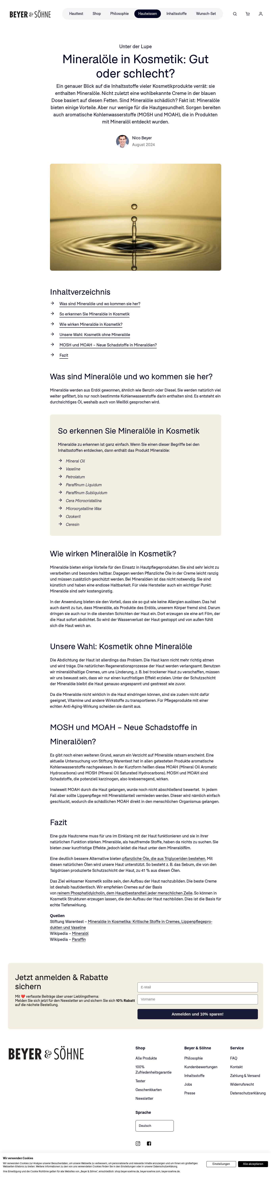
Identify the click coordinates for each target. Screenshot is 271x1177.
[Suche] (235, 13)
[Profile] (260, 13)
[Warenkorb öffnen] (247, 13)
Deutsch (145, 1125)
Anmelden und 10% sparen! (198, 1014)
